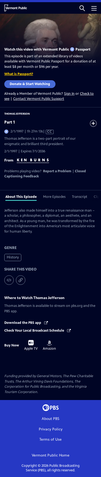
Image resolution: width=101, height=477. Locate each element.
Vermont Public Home (50, 455)
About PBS (50, 418)
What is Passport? (18, 74)
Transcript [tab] (79, 197)
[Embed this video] (9, 280)
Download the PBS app (23, 323)
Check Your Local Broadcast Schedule (34, 330)
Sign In (69, 94)
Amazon (49, 346)
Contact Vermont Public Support (38, 99)
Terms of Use (50, 439)
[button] (82, 8)
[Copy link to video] (20, 280)
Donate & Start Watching (30, 84)
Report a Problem (57, 171)
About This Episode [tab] (21, 197)
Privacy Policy (50, 429)
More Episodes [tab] (54, 197)
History (13, 257)
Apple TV (31, 345)
